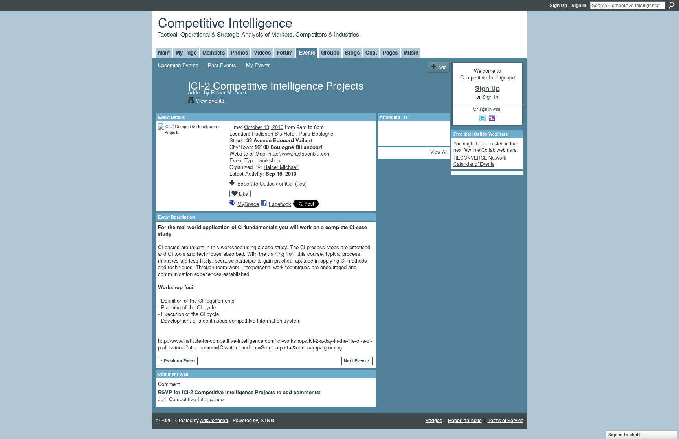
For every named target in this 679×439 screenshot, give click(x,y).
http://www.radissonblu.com (299, 153)
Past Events (222, 65)
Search (671, 5)
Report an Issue (465, 420)
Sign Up (558, 5)
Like (243, 193)
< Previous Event (177, 361)
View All (439, 151)
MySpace (248, 204)
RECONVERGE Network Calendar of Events (479, 160)
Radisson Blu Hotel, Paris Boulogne (292, 133)
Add (442, 67)
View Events (210, 100)
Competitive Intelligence (225, 22)
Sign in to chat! (624, 434)
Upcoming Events (178, 65)
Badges (434, 420)
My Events (258, 65)
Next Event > (357, 361)
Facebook (280, 204)
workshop (269, 160)
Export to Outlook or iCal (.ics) (271, 183)
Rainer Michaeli (228, 92)
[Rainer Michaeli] (170, 101)
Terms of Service (505, 420)
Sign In (578, 5)
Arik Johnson (214, 420)
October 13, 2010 (263, 126)
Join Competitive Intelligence (191, 399)
